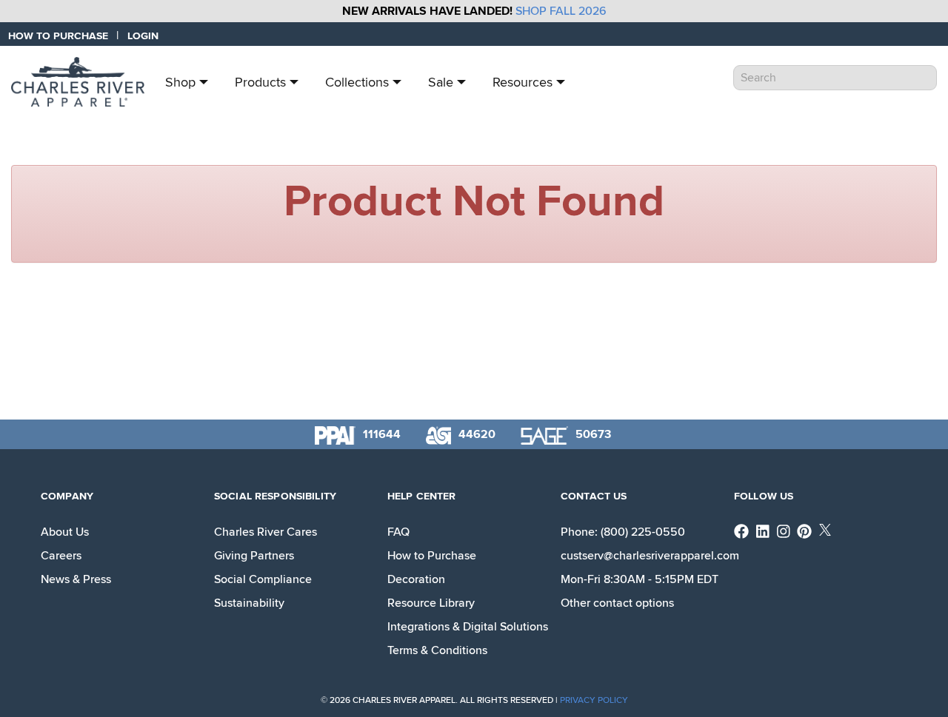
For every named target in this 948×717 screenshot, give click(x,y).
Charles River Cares (265, 532)
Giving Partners (254, 555)
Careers (61, 555)
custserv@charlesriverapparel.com (650, 555)
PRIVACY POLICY (594, 700)
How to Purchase (431, 555)
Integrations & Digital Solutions (467, 626)
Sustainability (249, 603)
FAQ (398, 532)
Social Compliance (263, 579)
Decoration (416, 579)
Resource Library (431, 603)
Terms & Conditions (437, 650)
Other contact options (617, 603)
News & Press (76, 579)
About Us (65, 532)
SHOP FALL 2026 (561, 11)
